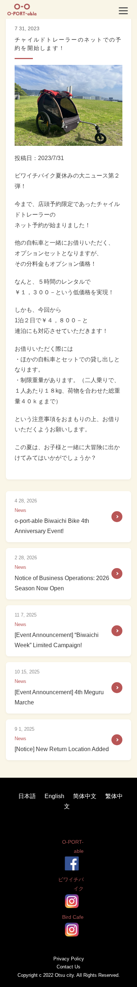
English (55, 796)
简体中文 (85, 796)
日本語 (27, 796)
